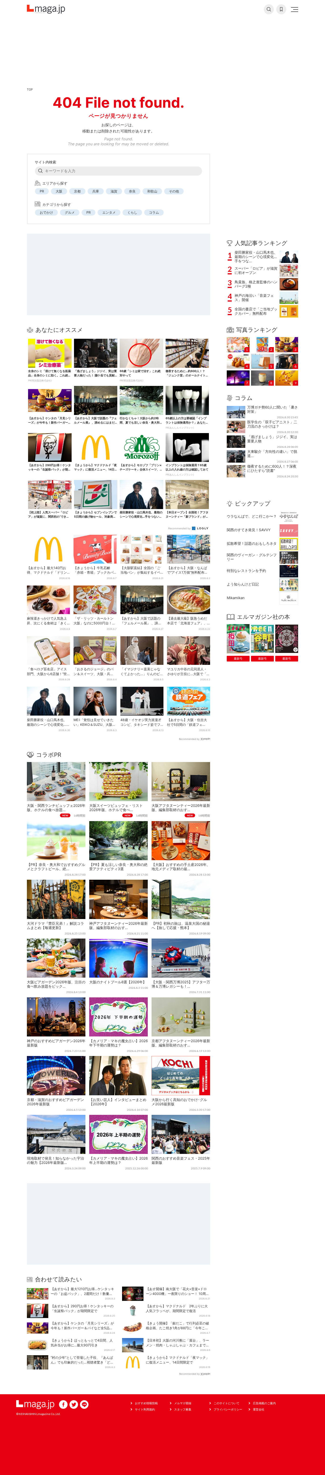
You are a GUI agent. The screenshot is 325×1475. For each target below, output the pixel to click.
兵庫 (95, 191)
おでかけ (46, 212)
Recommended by (179, 528)
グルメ (70, 212)
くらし (132, 212)
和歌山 (152, 191)
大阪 (59, 191)
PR (42, 191)
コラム (154, 212)
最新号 (238, 658)
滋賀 (114, 191)
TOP (30, 89)
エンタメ (109, 212)
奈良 (132, 191)
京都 (77, 191)
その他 (174, 191)
